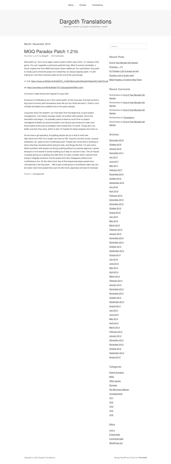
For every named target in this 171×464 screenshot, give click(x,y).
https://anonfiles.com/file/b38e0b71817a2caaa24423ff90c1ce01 (55, 87)
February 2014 (115, 280)
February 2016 (115, 195)
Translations (97, 5)
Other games (115, 381)
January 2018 (115, 148)
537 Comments (57, 56)
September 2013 (116, 301)
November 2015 (116, 204)
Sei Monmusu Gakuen (119, 389)
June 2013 (114, 314)
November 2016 (116, 174)
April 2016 (113, 191)
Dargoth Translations (85, 21)
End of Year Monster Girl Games (123, 62)
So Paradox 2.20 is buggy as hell (124, 71)
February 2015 (115, 229)
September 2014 (116, 250)
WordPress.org (116, 443)
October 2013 (115, 297)
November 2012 (116, 344)
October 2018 (115, 144)
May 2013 (113, 318)
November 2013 (116, 293)
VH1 (111, 398)
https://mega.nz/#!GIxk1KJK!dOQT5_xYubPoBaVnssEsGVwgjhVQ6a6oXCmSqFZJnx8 (69, 81)
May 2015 (113, 221)
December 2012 (116, 340)
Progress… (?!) (116, 66)
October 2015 (115, 208)
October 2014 (115, 246)
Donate (82, 5)
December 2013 (116, 289)
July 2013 (113, 310)
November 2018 (116, 140)
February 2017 (115, 170)
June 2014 (114, 263)
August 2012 (115, 357)
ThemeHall (142, 457)
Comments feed (116, 438)
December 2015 (116, 199)
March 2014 (114, 276)
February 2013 (115, 331)
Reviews (113, 385)
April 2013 (113, 323)
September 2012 (116, 353)
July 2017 (113, 157)
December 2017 (116, 153)
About (70, 5)
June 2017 (114, 161)
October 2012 (115, 348)
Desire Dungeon (116, 372)
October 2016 (115, 178)
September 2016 (116, 182)
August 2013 (115, 306)
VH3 (111, 406)
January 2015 (115, 233)
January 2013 (115, 335)
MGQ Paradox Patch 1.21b (51, 51)
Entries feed (114, 434)
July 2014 (113, 259)
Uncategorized (38, 174)
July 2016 (113, 187)
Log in (112, 430)
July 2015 (113, 216)
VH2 (111, 402)
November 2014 (116, 242)
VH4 (111, 410)
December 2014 (116, 238)
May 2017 (113, 165)
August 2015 (115, 212)
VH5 (111, 415)
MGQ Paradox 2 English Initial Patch (125, 79)
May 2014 (113, 267)
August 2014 (115, 255)
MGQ (111, 376)
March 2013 (114, 327)
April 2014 (113, 272)
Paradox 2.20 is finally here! (121, 75)
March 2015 (114, 225)
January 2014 (115, 284)
